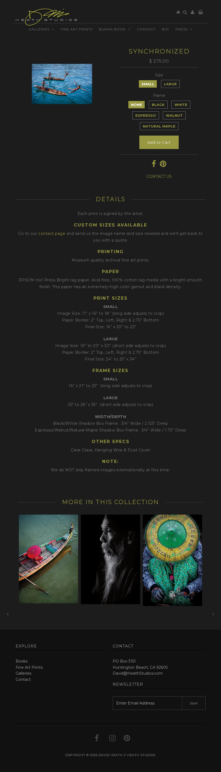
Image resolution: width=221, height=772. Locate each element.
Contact (146, 30)
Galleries (39, 30)
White (180, 104)
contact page (51, 233)
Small (147, 84)
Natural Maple (159, 126)
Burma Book (112, 30)
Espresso (145, 115)
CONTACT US (159, 176)
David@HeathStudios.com (138, 673)
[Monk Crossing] (48, 602)
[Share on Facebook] (154, 165)
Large (170, 84)
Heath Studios (141, 755)
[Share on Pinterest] (163, 165)
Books (21, 661)
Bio (165, 30)
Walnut (174, 115)
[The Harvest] (172, 604)
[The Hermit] (110, 602)
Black (158, 104)
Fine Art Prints (76, 30)
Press (181, 30)
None (136, 104)
